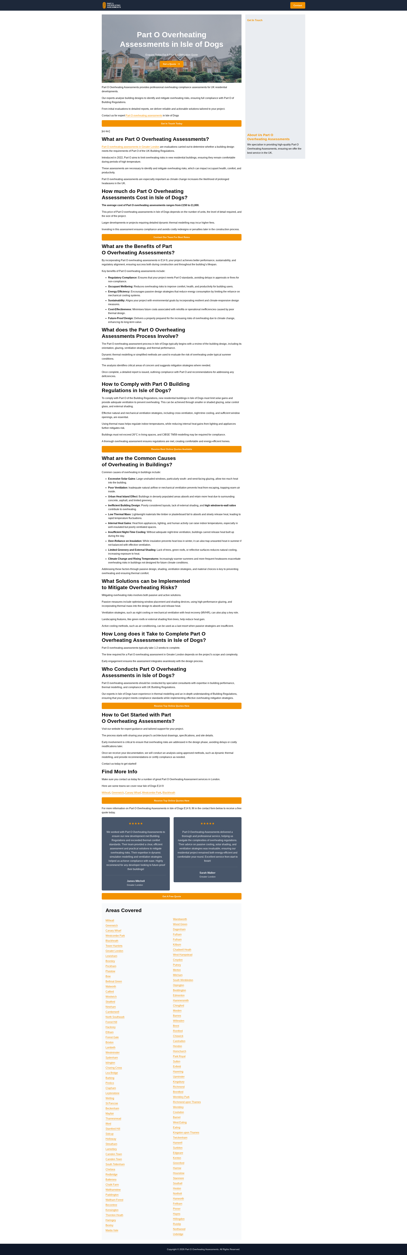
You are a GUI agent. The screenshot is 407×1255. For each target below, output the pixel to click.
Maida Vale (112, 1230)
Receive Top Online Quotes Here (171, 706)
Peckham (111, 966)
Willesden (178, 1020)
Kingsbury (178, 1081)
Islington (110, 1062)
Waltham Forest (114, 1199)
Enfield (177, 1066)
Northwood (179, 1229)
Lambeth (110, 1047)
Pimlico (110, 1083)
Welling (110, 1098)
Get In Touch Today (171, 123)
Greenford (178, 1163)
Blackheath (168, 792)
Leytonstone (112, 1093)
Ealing (176, 1127)
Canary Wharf (133, 792)
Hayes (176, 1213)
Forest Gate (112, 1037)
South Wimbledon (183, 980)
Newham (111, 1006)
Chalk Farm (112, 1184)
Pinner (176, 1208)
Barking (110, 1078)
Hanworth (178, 1198)
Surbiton (178, 1147)
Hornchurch (179, 1051)
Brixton (110, 1042)
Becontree (111, 1205)
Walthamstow (113, 1189)
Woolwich (111, 996)
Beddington (179, 990)
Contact (297, 5)
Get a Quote (169, 64)
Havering (178, 1071)
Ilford (108, 1123)
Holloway (111, 1139)
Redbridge (111, 1174)
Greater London (114, 951)
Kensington (112, 1210)
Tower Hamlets (114, 945)
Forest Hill (111, 1022)
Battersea (111, 1179)
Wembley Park (181, 1097)
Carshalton (179, 1041)
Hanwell (177, 1142)
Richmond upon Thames (187, 1102)
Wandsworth (180, 919)
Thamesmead (113, 1118)
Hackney (111, 1027)
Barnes (177, 1015)
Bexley (109, 1225)
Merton (177, 970)
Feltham (177, 1203)
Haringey (111, 1220)
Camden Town (114, 1154)
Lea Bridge (112, 1072)
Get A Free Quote (171, 896)
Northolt (177, 1193)
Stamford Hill (113, 1128)
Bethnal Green (114, 981)
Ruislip (177, 1224)
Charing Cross (114, 1067)
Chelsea (110, 1169)
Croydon (178, 959)
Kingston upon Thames (186, 1132)
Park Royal (179, 1056)
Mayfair (110, 1113)
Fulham (177, 934)
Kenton (177, 1158)
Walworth (111, 986)
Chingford (178, 1005)
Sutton (176, 1061)
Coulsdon (178, 1112)
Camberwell (112, 1012)
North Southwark (115, 1017)
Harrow (177, 1168)
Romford (178, 1031)
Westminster (113, 1052)
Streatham (111, 1144)
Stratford (110, 1001)
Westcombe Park (151, 792)
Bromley (110, 961)
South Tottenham (115, 1164)
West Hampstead (182, 954)
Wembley (178, 1107)
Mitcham (178, 975)
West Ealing (180, 1122)
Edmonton (179, 995)
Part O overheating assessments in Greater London (130, 146)
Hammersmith (181, 1000)
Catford (110, 991)
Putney (177, 965)
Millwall (106, 792)
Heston (177, 1188)
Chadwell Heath (182, 949)
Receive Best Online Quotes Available (171, 449)
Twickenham (180, 1137)
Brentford (178, 1092)
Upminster (179, 1076)
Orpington (178, 985)
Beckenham (112, 1108)
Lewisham (111, 956)
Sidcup (110, 1133)
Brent (176, 1025)
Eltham (110, 1032)
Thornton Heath (114, 1215)
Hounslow (178, 1173)
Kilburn (177, 944)
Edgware (178, 1152)
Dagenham (179, 929)
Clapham (111, 1088)
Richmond (179, 1086)
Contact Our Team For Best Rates (172, 237)
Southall (177, 1183)
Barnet (176, 1117)
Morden (177, 1010)
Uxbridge (178, 1234)
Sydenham (112, 1057)
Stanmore (178, 1178)
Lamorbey (111, 1149)
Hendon (177, 1046)
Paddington (112, 1194)
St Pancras (112, 1103)
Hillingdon (179, 1219)
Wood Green (180, 924)
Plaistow (110, 971)
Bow (108, 976)
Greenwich (118, 792)
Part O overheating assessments (144, 115)
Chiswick (178, 1036)
